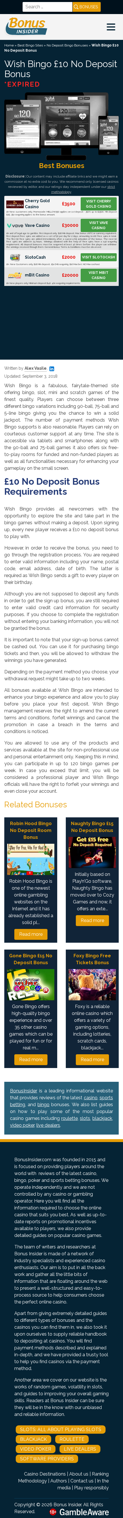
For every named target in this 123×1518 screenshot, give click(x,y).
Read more (31, 934)
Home (9, 45)
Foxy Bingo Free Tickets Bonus (92, 959)
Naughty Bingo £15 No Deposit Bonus (92, 827)
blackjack (102, 1118)
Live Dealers (80, 1449)
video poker (22, 1125)
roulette (69, 1118)
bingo (43, 1104)
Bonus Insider (67, 1504)
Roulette (71, 1439)
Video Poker (35, 1449)
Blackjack (33, 1439)
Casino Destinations (45, 1474)
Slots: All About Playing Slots (60, 1429)
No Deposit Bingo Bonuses (67, 45)
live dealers (48, 1125)
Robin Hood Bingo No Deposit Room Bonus (31, 830)
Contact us (82, 1481)
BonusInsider (23, 1091)
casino (91, 1097)
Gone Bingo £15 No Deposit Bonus (30, 959)
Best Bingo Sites (30, 45)
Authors (58, 1481)
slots (85, 1118)
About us (78, 1474)
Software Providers (47, 1459)
